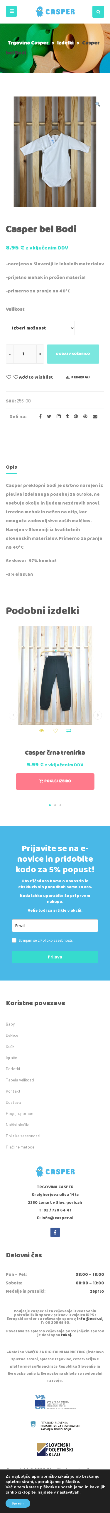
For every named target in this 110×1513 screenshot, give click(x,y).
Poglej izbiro (57, 781)
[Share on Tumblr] (66, 416)
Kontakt (13, 1090)
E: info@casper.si (55, 1217)
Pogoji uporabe (19, 1113)
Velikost (15, 309)
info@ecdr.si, (90, 1319)
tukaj (66, 1335)
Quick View (42, 731)
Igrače (11, 1057)
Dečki (10, 1046)
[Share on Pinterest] (83, 416)
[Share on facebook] (39, 416)
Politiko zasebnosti (56, 940)
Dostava (13, 1102)
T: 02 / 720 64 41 (55, 1210)
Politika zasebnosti (23, 1135)
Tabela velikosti (20, 1079)
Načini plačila (17, 1124)
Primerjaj (80, 377)
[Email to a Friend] (92, 416)
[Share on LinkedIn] (57, 416)
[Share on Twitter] (47, 416)
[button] (11, 11)
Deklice (12, 1035)
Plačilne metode (20, 1146)
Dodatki (13, 1068)
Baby (10, 1023)
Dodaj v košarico (73, 354)
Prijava (55, 957)
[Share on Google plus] (74, 416)
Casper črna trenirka (55, 752)
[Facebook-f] (55, 1232)
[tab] (11, 468)
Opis (11, 467)
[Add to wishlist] (55, 731)
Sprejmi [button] (17, 1503)
